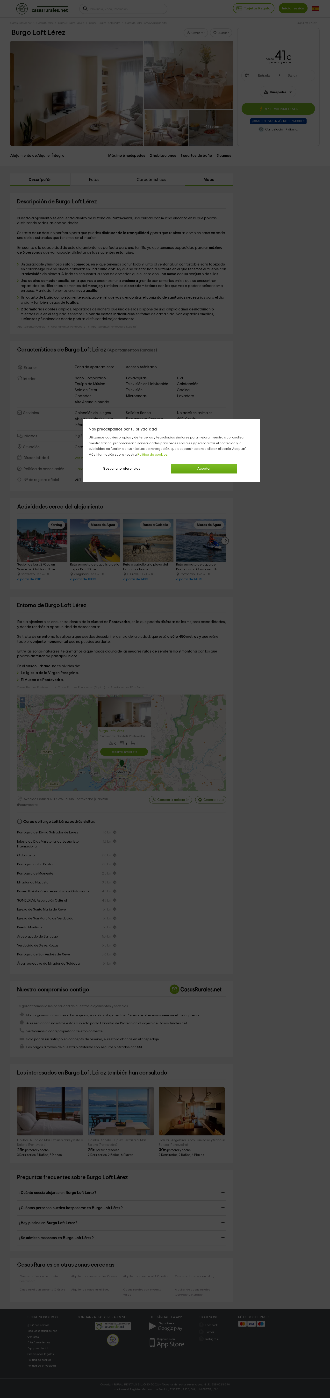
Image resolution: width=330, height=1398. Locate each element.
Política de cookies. (152, 454)
